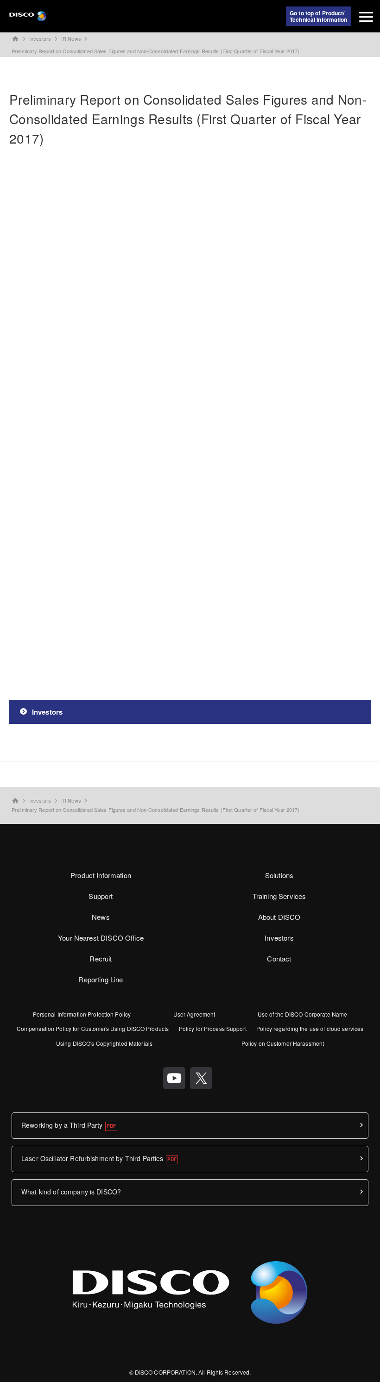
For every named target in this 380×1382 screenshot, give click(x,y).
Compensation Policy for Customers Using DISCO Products (93, 1028)
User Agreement (194, 1014)
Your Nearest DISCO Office (101, 937)
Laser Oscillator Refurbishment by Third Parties (92, 1158)
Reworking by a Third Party (62, 1125)
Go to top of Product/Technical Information (319, 16)
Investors (40, 38)
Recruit (100, 958)
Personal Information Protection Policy (82, 1014)
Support (101, 896)
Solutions (279, 875)
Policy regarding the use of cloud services (309, 1028)
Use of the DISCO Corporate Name (303, 1014)
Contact (279, 958)
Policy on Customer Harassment (282, 1043)
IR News (71, 38)
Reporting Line (100, 979)
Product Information (100, 875)
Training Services (279, 896)
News (101, 917)
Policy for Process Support (213, 1028)
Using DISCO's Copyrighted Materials (104, 1043)
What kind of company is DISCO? (71, 1191)
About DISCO (279, 917)
